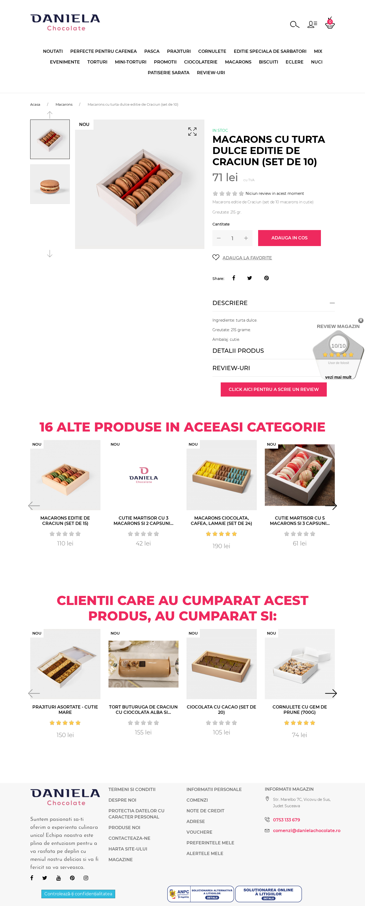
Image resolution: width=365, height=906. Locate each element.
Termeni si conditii (132, 789)
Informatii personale (214, 789)
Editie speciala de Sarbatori (270, 51)
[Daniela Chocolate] (65, 22)
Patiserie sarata (168, 72)
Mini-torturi (130, 62)
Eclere (295, 62)
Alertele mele (205, 853)
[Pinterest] (266, 278)
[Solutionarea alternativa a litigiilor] (201, 893)
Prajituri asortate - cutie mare (65, 710)
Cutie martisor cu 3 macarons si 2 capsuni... (143, 521)
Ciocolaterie (201, 62)
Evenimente (65, 62)
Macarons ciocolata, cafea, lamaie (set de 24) (221, 521)
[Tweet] (249, 278)
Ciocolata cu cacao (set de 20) (221, 710)
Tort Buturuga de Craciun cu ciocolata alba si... (143, 710)
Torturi (97, 62)
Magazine (120, 859)
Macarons (238, 62)
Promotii (165, 62)
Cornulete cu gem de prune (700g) (300, 710)
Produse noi (124, 827)
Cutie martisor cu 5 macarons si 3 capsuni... (300, 521)
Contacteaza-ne (129, 838)
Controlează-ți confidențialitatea (78, 893)
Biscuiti (268, 62)
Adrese (196, 821)
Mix (318, 51)
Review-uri (211, 72)
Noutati (53, 51)
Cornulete (212, 51)
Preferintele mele (210, 842)
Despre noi (122, 800)
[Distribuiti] (233, 278)
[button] (312, 24)
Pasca (152, 51)
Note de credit (205, 810)
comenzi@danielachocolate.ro (306, 830)
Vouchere (199, 832)
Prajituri (179, 51)
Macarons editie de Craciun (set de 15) (65, 521)
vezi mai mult (338, 377)
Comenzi (197, 800)
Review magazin (338, 326)
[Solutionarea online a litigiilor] (268, 893)
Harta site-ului (127, 849)
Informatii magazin (289, 789)
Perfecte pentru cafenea (103, 51)
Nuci (317, 62)
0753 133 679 (286, 819)
